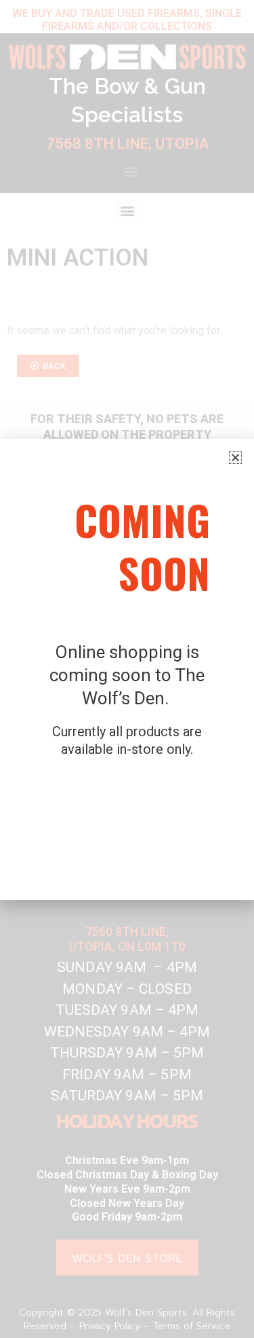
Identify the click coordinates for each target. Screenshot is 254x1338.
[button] (235, 457)
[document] (127, 669)
